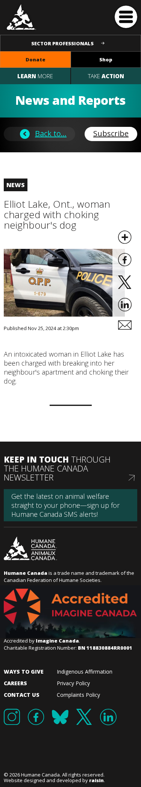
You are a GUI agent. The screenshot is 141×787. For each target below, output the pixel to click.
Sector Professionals (62, 43)
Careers (15, 683)
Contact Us (21, 694)
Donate (35, 59)
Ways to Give (24, 671)
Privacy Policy (73, 683)
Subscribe (111, 133)
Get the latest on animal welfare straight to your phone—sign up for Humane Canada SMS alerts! (65, 505)
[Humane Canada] (21, 16)
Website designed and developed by (54, 780)
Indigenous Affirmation (84, 671)
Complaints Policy (78, 694)
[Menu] (126, 17)
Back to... (51, 133)
